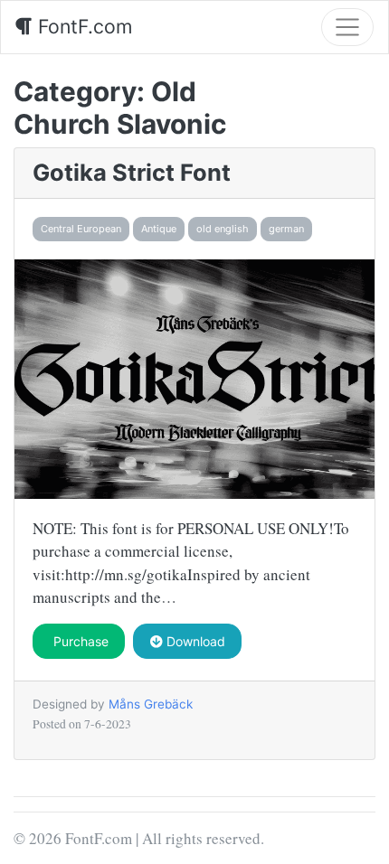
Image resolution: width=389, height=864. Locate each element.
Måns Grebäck (151, 704)
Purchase (79, 641)
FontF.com (82, 26)
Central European (81, 228)
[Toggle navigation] (347, 27)
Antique (158, 228)
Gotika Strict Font (132, 172)
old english (222, 228)
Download (194, 641)
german (286, 228)
